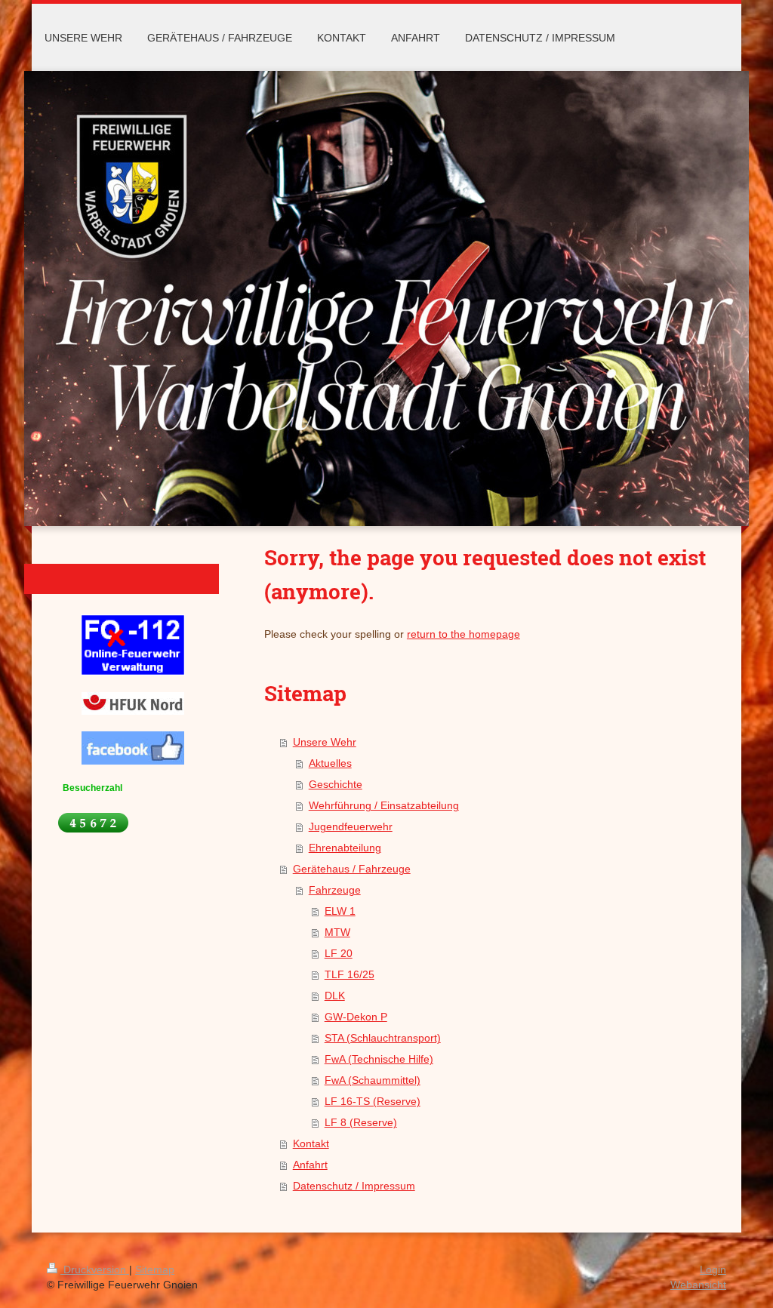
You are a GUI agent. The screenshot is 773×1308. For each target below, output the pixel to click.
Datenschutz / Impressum (354, 1186)
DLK (335, 995)
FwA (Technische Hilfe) (379, 1059)
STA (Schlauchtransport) (383, 1038)
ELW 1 (340, 911)
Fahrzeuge (335, 890)
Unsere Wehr (324, 742)
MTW (337, 932)
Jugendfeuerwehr (351, 826)
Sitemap (154, 1269)
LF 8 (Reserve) (361, 1122)
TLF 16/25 (349, 974)
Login (713, 1269)
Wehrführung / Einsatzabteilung (384, 805)
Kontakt (311, 1143)
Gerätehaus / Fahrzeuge (352, 869)
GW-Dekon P (356, 1017)
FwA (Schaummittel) (372, 1080)
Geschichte (335, 784)
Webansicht (698, 1285)
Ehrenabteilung (345, 848)
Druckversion (94, 1269)
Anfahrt (310, 1165)
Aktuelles (330, 763)
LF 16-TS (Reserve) (372, 1101)
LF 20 (339, 953)
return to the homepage (463, 634)
